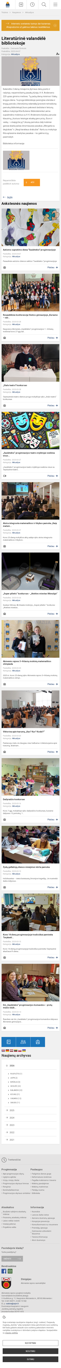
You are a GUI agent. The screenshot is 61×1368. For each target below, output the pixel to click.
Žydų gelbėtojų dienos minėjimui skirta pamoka (26, 867)
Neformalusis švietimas (42, 1177)
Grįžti (9, 197)
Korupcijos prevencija (40, 1221)
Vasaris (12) (15, 1098)
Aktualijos (29, 12)
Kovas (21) (15, 1094)
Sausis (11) (15, 1103)
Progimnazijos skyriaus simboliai (16, 1193)
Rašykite (7, 1259)
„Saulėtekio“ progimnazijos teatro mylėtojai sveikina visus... (29, 454)
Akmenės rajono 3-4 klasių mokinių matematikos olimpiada (27, 662)
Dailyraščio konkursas (14, 799)
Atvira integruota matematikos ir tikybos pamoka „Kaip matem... (30, 524)
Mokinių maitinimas (40, 1187)
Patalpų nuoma (38, 1190)
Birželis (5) (15, 1082)
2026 (12, 1065)
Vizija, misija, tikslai (11, 1180)
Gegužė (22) (15, 1086)
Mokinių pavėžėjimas (40, 1184)
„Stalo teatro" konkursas (15, 385)
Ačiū (30, 182)
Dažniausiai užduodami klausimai (41, 1232)
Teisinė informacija (40, 1237)
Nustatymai (30, 1343)
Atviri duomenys (38, 1240)
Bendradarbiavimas (11, 1190)
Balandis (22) (16, 1090)
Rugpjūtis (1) (16, 1074)
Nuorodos (36, 1212)
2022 (12, 1132)
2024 (12, 1118)
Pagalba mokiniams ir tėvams (44, 1180)
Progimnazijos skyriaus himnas (16, 1184)
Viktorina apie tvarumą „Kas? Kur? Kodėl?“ (24, 732)
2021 (12, 1140)
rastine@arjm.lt (12, 1303)
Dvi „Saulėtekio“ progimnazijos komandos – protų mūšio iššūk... (27, 1006)
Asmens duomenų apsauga (43, 1218)
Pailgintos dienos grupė (41, 1174)
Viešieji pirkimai (9, 1224)
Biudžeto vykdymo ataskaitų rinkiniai (14, 1213)
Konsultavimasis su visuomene (45, 1225)
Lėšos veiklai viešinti (11, 1221)
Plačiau (51, 267)
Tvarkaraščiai (14, 1159)
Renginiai (7, 1187)
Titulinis (4, 12)
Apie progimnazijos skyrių (13, 1174)
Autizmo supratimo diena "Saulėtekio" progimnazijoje (29, 250)
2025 (12, 1110)
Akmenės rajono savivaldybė (33, 1283)
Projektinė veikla (9, 1227)
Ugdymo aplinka (9, 1177)
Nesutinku (30, 1351)
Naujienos (16, 12)
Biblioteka (36, 1193)
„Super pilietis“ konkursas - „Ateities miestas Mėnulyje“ (30, 593)
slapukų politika (11, 1333)
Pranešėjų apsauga (40, 1228)
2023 (12, 1125)
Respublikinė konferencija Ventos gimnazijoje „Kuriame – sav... (30, 316)
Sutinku (30, 1359)
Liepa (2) (13, 1078)
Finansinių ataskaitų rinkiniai (14, 1218)
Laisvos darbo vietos (40, 1215)
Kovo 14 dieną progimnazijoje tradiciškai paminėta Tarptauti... (28, 935)
